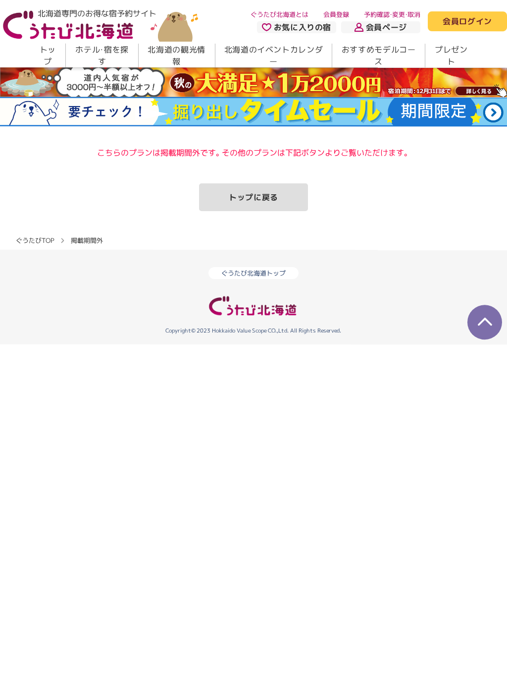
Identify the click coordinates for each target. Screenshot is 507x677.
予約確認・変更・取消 (392, 14)
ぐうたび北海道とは (279, 14)
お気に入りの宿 (302, 27)
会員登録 (336, 14)
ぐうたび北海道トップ (253, 273)
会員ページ (386, 27)
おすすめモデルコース (379, 55)
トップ (48, 55)
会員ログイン (467, 21)
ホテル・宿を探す (101, 55)
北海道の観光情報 (176, 55)
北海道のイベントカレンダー (273, 55)
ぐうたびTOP (35, 239)
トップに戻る (253, 197)
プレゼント (451, 55)
